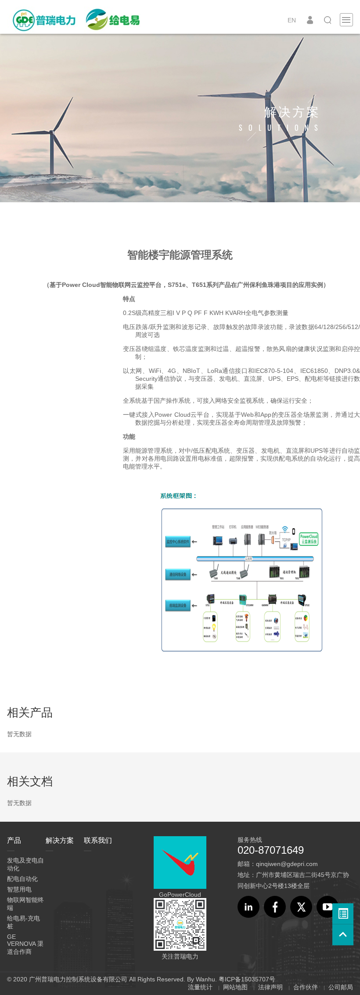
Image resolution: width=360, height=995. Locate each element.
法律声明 (270, 987)
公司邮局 (340, 987)
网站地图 (235, 987)
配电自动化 (22, 878)
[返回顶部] (342, 934)
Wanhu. (206, 979)
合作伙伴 (305, 987)
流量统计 (200, 987)
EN (292, 20)
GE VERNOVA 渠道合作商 (25, 944)
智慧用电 (19, 889)
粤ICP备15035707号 (247, 979)
